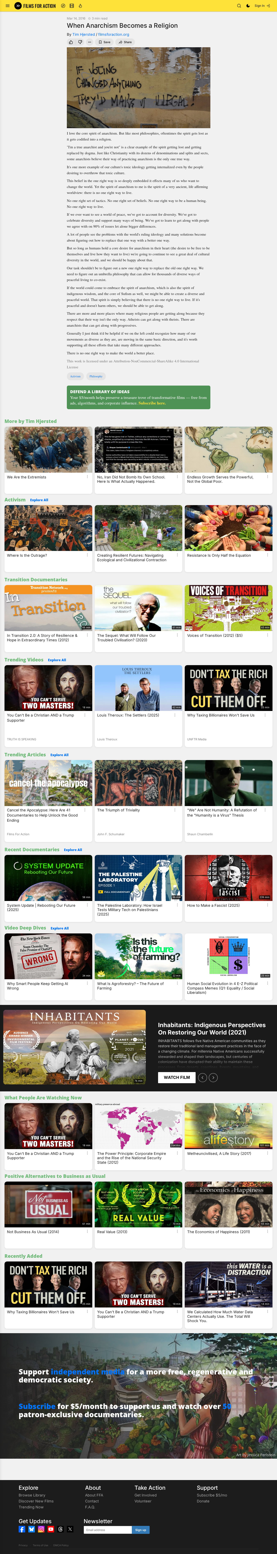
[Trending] (80, 6)
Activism (75, 376)
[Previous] (202, 1077)
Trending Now (31, 1507)
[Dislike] (80, 42)
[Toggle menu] (7, 5)
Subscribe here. (152, 403)
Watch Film (177, 1077)
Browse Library (32, 1495)
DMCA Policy (61, 1545)
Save (107, 42)
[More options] (87, 476)
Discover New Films (36, 1501)
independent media (88, 1372)
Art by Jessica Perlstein (255, 1454)
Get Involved (146, 1495)
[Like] (70, 42)
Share (128, 42)
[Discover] (63, 6)
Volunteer (143, 1501)
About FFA (94, 1495)
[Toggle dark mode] (248, 6)
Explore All (39, 500)
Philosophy (96, 376)
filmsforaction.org (113, 34)
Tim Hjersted (83, 34)
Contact (92, 1501)
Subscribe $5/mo (212, 1495)
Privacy (23, 1545)
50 (227, 1406)
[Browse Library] (72, 6)
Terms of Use (40, 1545)
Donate (203, 1501)
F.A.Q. (90, 1507)
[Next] (213, 1077)
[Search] (239, 6)
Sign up (140, 1530)
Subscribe (37, 1406)
